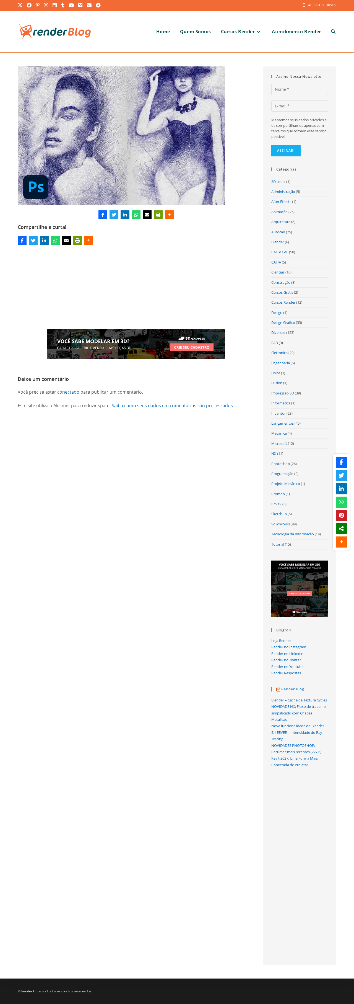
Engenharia (280, 362)
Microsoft (279, 443)
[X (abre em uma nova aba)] (21, 5)
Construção (280, 282)
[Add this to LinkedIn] (125, 214)
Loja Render (281, 640)
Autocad (278, 231)
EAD (274, 342)
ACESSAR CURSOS (322, 5)
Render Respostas (286, 672)
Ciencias (278, 272)
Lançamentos (282, 423)
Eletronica (279, 352)
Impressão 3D (282, 393)
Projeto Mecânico (285, 483)
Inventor (278, 413)
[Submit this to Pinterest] (341, 515)
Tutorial (277, 544)
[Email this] (147, 214)
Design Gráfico (283, 322)
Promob (278, 493)
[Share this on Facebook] (102, 214)
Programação (282, 473)
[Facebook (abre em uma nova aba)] (29, 5)
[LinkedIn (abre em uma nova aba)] (55, 5)
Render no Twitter (286, 659)
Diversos (278, 332)
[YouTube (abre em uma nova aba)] (71, 5)
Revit (275, 503)
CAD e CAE (279, 251)
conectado (68, 392)
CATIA (276, 262)
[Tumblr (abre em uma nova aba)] (63, 5)
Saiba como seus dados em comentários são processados (172, 405)
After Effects (281, 201)
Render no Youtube (287, 666)
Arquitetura (280, 221)
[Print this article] (158, 214)
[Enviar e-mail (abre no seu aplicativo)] (89, 5)
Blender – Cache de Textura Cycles (299, 700)
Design (276, 312)
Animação (279, 211)
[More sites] (341, 528)
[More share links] (169, 214)
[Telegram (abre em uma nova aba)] (98, 5)
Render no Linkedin (287, 653)
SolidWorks (280, 524)
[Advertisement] (136, 288)
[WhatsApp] (136, 214)
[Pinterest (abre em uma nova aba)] (38, 5)
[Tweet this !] (114, 214)
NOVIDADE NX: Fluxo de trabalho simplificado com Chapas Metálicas (298, 713)
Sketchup (279, 513)
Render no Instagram (288, 646)
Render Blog (292, 688)
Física (275, 372)
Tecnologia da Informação (292, 533)
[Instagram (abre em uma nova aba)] (46, 5)
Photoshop (280, 463)
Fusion (276, 382)
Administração (283, 191)
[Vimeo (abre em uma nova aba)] (80, 5)
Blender (277, 241)
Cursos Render (283, 302)
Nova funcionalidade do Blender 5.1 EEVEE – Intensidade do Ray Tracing (297, 732)
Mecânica (279, 433)
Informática (280, 403)
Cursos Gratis (282, 292)
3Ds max (278, 181)
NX (273, 453)
